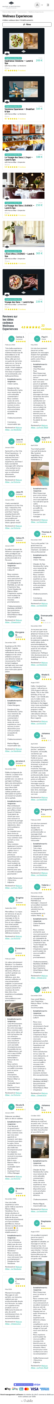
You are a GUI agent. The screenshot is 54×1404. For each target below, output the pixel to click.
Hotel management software (11, 1395)
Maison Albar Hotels (9, 12)
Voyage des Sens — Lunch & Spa (19, 302)
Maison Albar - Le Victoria (13, 481)
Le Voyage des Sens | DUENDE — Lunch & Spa (19, 206)
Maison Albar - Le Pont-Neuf (13, 887)
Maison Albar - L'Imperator (13, 621)
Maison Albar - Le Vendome (13, 428)
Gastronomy (22, 12)
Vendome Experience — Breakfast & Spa (19, 110)
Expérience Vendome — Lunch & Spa (19, 62)
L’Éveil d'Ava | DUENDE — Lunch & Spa (19, 255)
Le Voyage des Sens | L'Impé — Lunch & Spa (19, 158)
